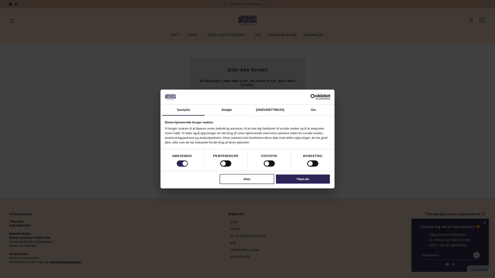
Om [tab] (313, 109)
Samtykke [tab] (183, 109)
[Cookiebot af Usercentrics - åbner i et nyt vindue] (313, 97)
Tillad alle (302, 179)
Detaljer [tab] (227, 109)
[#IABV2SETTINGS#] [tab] (270, 109)
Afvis (246, 179)
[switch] (225, 163)
